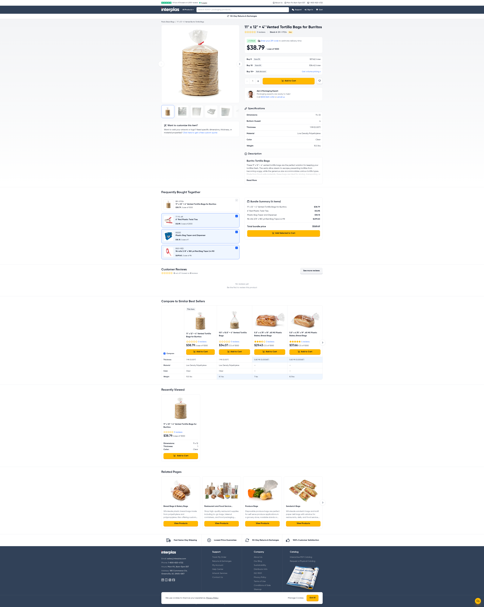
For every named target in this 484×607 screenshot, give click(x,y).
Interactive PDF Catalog (301, 557)
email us (281, 97)
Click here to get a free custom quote (200, 133)
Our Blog (258, 561)
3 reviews (270, 342)
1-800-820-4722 (175, 563)
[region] (200, 64)
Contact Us (217, 577)
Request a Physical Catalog (302, 561)
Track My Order (219, 557)
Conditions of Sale (262, 585)
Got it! (312, 598)
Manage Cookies (296, 598)
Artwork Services (219, 573)
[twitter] (170, 580)
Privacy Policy (260, 577)
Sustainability (260, 565)
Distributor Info (260, 569)
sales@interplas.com (176, 559)
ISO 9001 (258, 573)
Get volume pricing (310, 72)
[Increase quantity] (258, 81)
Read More (252, 180)
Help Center (217, 569)
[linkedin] (162, 580)
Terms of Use (260, 581)
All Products (187, 10)
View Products (180, 523)
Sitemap (258, 589)
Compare (170, 353)
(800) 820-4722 (267, 97)
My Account (217, 565)
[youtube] (166, 580)
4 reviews (305, 342)
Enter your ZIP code (269, 41)
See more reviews (311, 271)
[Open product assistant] (478, 601)
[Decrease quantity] (247, 81)
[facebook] (173, 580)
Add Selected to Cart (285, 233)
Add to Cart (290, 81)
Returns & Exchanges (221, 561)
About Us (258, 557)
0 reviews (202, 342)
